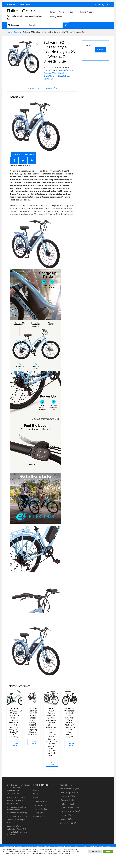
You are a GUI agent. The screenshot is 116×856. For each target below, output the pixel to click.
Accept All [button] (108, 851)
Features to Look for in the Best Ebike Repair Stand (17, 819)
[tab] (33, 88)
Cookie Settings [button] (95, 851)
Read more (16, 744)
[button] (37, 43)
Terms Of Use (86, 12)
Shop (61, 12)
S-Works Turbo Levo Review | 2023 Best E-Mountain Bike (16, 800)
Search (88, 45)
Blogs (70, 12)
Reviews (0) (51, 88)
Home (52, 12)
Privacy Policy (56, 16)
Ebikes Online (21, 11)
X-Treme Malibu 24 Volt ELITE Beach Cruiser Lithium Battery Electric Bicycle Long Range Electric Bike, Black (33, 721)
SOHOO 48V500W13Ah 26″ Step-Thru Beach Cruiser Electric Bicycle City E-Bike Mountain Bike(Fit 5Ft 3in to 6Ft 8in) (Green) (15, 722)
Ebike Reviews (40, 801)
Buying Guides (40, 809)
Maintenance (40, 805)
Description (33, 88)
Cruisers (17, 32)
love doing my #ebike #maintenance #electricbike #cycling (17, 810)
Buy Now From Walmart (23, 154)
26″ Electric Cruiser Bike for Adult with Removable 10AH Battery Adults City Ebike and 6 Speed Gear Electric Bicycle (69, 722)
